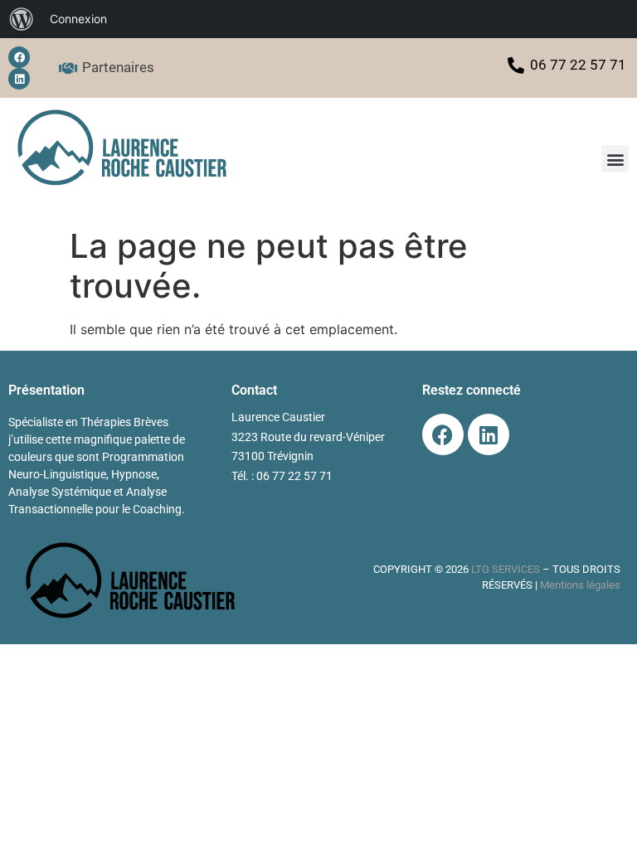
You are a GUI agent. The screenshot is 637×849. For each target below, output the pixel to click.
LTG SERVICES (505, 569)
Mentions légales (580, 585)
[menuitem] (21, 19)
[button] (615, 158)
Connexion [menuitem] (78, 19)
